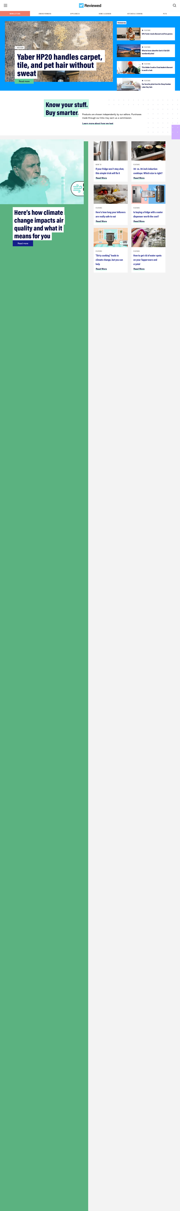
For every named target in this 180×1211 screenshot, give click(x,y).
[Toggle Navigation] (5, 5)
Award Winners (45, 13)
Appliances (75, 13)
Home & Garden (105, 13)
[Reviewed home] (90, 5)
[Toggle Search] (174, 5)
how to (99, 164)
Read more (24, 81)
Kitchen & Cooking (135, 13)
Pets (165, 13)
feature (99, 208)
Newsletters (15, 13)
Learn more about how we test (97, 123)
